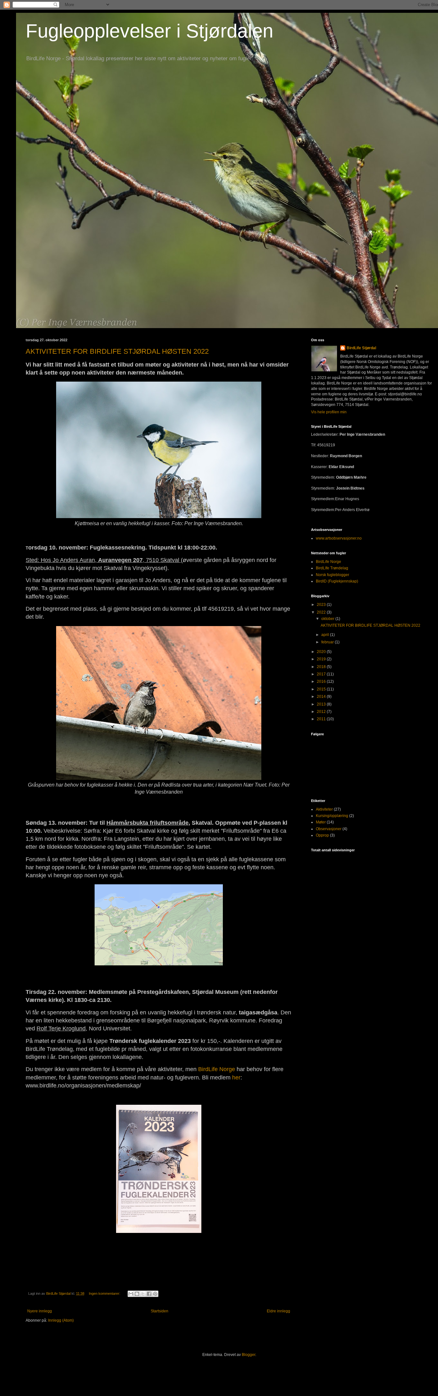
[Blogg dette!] (137, 1294)
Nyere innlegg (39, 1311)
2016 (322, 681)
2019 (322, 659)
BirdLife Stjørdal (361, 348)
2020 (322, 651)
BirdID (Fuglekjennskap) (337, 581)
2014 (322, 696)
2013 (322, 704)
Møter (321, 822)
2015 (322, 689)
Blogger (248, 1354)
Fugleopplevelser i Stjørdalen (149, 31)
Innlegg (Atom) (61, 1320)
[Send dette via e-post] (131, 1294)
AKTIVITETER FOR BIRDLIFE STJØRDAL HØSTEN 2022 (117, 351)
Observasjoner (328, 829)
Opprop (322, 835)
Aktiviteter (324, 809)
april (325, 634)
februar (328, 642)
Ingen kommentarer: (105, 1293)
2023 (322, 604)
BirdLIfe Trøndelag (332, 568)
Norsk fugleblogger (332, 575)
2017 (322, 674)
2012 (322, 711)
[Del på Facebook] (149, 1294)
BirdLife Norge (216, 1069)
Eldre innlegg (278, 1311)
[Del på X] (143, 1294)
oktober (328, 618)
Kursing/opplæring (332, 816)
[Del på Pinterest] (155, 1294)
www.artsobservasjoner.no (339, 538)
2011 (322, 719)
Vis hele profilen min (329, 412)
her (236, 1077)
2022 (322, 612)
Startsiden (159, 1311)
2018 (322, 667)
